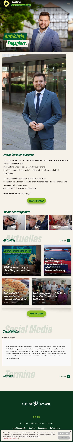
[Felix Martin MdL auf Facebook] (34, 417)
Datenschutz (55, 428)
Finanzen (6, 290)
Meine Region (49, 258)
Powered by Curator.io (8, 337)
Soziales (36, 290)
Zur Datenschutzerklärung (11, 438)
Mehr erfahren (36, 200)
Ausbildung (7, 264)
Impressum (42, 428)
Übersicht (62, 240)
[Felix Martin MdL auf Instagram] (38, 417)
